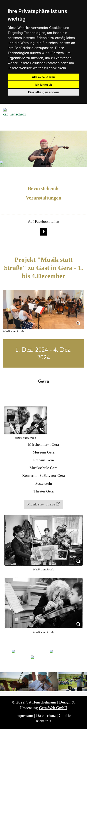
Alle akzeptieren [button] (43, 77)
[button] (43, 232)
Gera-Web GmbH (53, 708)
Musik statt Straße (41, 504)
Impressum (24, 715)
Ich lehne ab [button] (43, 84)
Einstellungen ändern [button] (43, 92)
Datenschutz (46, 715)
